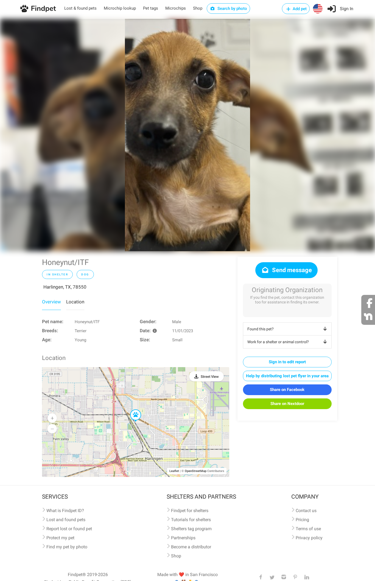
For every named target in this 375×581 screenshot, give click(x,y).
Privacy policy (309, 537)
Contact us (306, 510)
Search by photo (231, 8)
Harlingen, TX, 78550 (64, 287)
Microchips (175, 8)
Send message (291, 270)
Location (75, 302)
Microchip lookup (120, 8)
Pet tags (150, 8)
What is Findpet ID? (65, 510)
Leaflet (174, 471)
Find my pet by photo (66, 546)
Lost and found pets (65, 519)
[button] (131, 409)
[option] (187, 135)
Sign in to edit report (287, 361)
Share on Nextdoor (287, 403)
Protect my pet (60, 537)
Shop (197, 8)
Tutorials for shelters (191, 519)
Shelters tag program (191, 528)
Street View (210, 377)
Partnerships (183, 537)
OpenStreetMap (195, 471)
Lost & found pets (80, 8)
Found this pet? (260, 329)
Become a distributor (191, 546)
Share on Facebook (287, 389)
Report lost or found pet (69, 528)
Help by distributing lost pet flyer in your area (287, 375)
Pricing (302, 519)
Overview (51, 302)
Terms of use (308, 528)
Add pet (299, 8)
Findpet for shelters (189, 510)
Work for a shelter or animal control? (278, 342)
